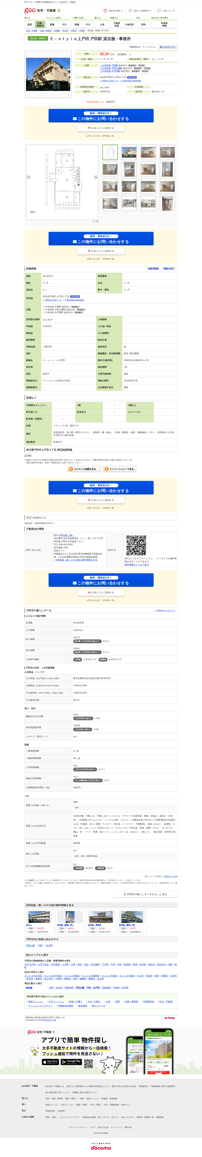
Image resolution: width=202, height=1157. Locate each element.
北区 (75, 978)
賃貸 (117, 1001)
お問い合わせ (103, 1127)
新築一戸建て (76, 1001)
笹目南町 (95, 964)
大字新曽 (55, 964)
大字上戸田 (30, 964)
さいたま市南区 (109, 976)
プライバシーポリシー (77, 1127)
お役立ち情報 (28, 1117)
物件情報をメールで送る (137, 564)
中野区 (58, 978)
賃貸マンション (92, 1098)
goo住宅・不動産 (30, 1086)
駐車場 (104, 1098)
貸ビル (29, 925)
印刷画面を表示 (169, 47)
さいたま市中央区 (53, 976)
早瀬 (135, 964)
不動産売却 (50, 1111)
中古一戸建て (94, 1001)
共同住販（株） (66, 535)
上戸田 (65, 964)
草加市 (149, 976)
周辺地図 (132, 77)
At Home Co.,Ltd (49, 1020)
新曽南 (127, 964)
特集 (47, 1117)
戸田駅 (114, 65)
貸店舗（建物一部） (65, 925)
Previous (28, 177)
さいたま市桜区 (72, 976)
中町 (119, 964)
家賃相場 (82, 1006)
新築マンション (36, 1001)
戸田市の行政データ (110, 81)
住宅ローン (126, 1105)
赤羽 (51, 987)
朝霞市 (164, 976)
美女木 (151, 964)
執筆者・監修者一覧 (145, 1117)
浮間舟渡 (68, 987)
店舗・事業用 (131, 1001)
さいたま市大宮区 (33, 976)
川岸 (73, 964)
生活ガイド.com (171, 876)
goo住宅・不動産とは (54, 1086)
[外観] (129, 152)
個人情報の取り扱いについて (57, 1092)
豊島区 (67, 978)
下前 (113, 964)
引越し (54, 1117)
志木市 (173, 976)
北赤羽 (59, 987)
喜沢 (79, 964)
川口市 (140, 976)
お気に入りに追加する (102, 128)
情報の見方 (169, 268)
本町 (170, 964)
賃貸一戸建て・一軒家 (74, 1098)
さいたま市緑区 (127, 976)
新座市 (39, 978)
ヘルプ (92, 1127)
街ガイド (115, 1117)
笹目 (86, 964)
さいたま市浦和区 (91, 976)
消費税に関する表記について (84, 1092)
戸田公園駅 (116, 68)
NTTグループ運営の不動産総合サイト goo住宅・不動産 (49, 2)
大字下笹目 (43, 964)
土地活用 (61, 1111)
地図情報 (159, 1117)
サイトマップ (116, 1127)
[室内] (148, 152)
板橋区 (83, 978)
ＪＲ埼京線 (105, 65)
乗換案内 (132, 65)
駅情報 (142, 65)
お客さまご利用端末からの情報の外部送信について (88, 1086)
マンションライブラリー (40, 1006)
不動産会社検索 (65, 1006)
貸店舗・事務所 (94, 925)
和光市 (30, 978)
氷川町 (142, 964)
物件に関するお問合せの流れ (124, 1086)
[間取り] (62, 179)
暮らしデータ (98, 1006)
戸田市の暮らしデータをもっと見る (147, 894)
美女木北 (161, 964)
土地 (108, 1001)
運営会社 (128, 1127)
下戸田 (105, 964)
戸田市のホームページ (165, 610)
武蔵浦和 (106, 987)
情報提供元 (143, 1086)
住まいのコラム (127, 1117)
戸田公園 (30, 945)
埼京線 (29, 987)
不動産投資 (148, 1001)
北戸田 (49, 945)
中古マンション (56, 1001)
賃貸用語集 (153, 268)
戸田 (40, 945)
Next (96, 177)
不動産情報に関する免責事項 (162, 1086)
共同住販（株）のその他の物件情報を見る (76, 560)
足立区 (100, 978)
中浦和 (116, 987)
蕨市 (157, 976)
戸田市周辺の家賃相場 (131, 81)
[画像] (167, 152)
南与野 (125, 987)
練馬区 (92, 978)
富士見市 (48, 978)
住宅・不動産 (165, 1001)
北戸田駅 (115, 71)
